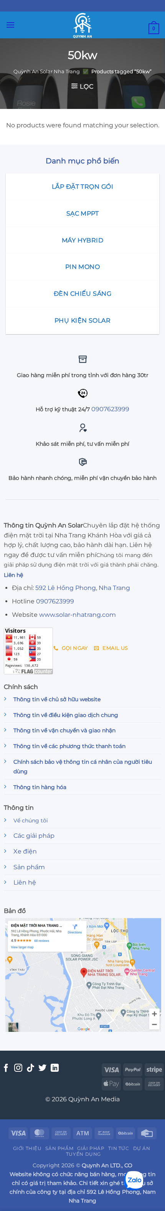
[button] (10, 24)
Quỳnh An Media (94, 1099)
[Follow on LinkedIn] (55, 1068)
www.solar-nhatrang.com (77, 614)
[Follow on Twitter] (42, 1068)
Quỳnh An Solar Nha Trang (46, 71)
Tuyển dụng (83, 1154)
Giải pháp (91, 1148)
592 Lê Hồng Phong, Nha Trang (82, 587)
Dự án (141, 1148)
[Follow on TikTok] (30, 1068)
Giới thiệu (27, 1148)
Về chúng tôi (30, 820)
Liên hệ (24, 882)
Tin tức (118, 1148)
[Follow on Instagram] (18, 1068)
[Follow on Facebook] (6, 1068)
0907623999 (110, 409)
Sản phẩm (29, 867)
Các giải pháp (33, 835)
